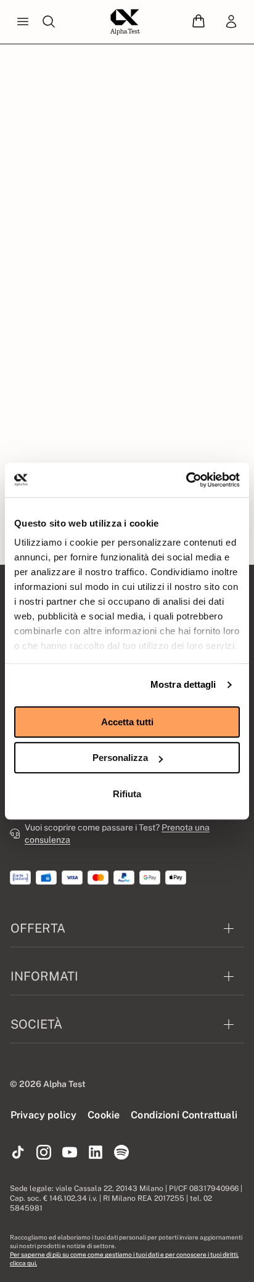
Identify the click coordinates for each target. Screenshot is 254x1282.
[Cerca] (49, 22)
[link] (231, 22)
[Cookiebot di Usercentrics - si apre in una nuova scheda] (186, 480)
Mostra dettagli (183, 684)
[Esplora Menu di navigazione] (23, 22)
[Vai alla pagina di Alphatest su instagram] (44, 1153)
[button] (198, 22)
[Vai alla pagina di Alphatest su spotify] (121, 1153)
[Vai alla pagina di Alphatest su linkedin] (96, 1153)
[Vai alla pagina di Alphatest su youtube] (70, 1153)
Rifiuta (127, 794)
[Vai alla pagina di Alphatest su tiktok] (18, 1153)
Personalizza (120, 757)
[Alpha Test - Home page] (125, 22)
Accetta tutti (127, 722)
